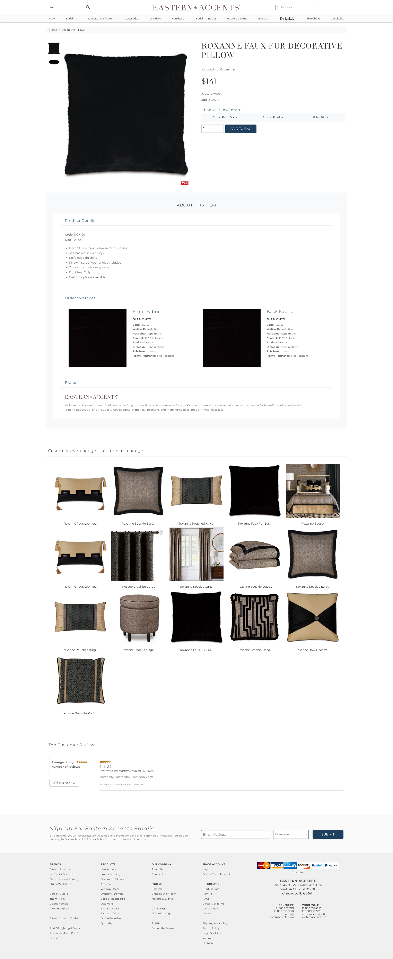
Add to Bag (240, 129)
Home (53, 29)
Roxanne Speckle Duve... (254, 586)
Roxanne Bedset (312, 523)
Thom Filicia (57, 898)
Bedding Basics (205, 18)
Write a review (64, 783)
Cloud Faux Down (225, 117)
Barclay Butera (59, 893)
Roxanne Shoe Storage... (138, 650)
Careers (207, 913)
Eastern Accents (60, 869)
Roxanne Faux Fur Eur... (254, 523)
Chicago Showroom (164, 893)
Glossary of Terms (213, 903)
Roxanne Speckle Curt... (196, 586)
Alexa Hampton (59, 908)
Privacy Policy (95, 839)
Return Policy (211, 928)
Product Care (211, 888)
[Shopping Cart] (344, 7)
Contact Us (159, 874)
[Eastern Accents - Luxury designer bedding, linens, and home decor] (196, 7)
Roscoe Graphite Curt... (138, 586)
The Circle (313, 18)
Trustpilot (298, 872)
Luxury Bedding (110, 874)
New (52, 18)
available (99, 277)
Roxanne (227, 69)
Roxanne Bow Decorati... (313, 650)
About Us (157, 869)
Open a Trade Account (216, 874)
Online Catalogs (161, 913)
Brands (263, 18)
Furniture (178, 18)
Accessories (131, 18)
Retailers (157, 888)
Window (155, 18)
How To (207, 893)
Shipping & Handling (215, 923)
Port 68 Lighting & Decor (65, 928)
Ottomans (107, 903)
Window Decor (110, 888)
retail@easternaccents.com (281, 915)
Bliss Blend (321, 117)
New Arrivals (108, 869)
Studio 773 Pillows (61, 883)
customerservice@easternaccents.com (314, 915)
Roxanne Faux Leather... (80, 523)
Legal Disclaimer (213, 933)
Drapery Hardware (112, 893)
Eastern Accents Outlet (64, 918)
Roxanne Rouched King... (196, 523)
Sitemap (208, 942)
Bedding (71, 18)
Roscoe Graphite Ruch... (80, 713)
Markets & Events (162, 898)
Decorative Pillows (100, 18)
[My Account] (341, 7)
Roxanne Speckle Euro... (138, 523)
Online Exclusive (111, 918)
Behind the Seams (163, 928)
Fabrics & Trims (237, 18)
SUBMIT (327, 834)
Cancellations (211, 908)
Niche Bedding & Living (64, 879)
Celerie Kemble (59, 903)
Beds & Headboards (113, 898)
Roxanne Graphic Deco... (254, 650)
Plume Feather (273, 117)
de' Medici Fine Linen (62, 874)
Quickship (337, 18)
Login (206, 869)
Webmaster (210, 938)
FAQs (206, 898)
